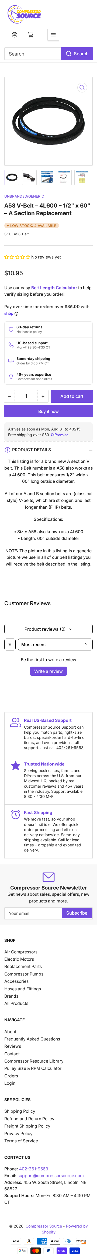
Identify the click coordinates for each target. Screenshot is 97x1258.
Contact (12, 1053)
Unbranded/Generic (24, 196)
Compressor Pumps (23, 974)
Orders (11, 1075)
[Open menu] (53, 35)
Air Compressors (20, 951)
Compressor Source (44, 1226)
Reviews (12, 1046)
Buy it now (48, 411)
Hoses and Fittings (22, 988)
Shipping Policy (19, 1111)
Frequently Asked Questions (32, 1039)
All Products (16, 1003)
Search (81, 53)
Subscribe (77, 913)
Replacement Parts (23, 966)
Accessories (16, 981)
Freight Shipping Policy (27, 1126)
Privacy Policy (18, 1133)
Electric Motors (19, 959)
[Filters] (10, 644)
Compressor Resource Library (34, 1061)
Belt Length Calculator (54, 287)
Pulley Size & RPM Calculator (32, 1068)
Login (9, 1083)
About (10, 1031)
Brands (11, 996)
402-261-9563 (70, 747)
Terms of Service (21, 1140)
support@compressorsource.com (51, 1175)
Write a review (48, 671)
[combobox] (48, 53)
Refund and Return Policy (29, 1118)
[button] (17, 257)
